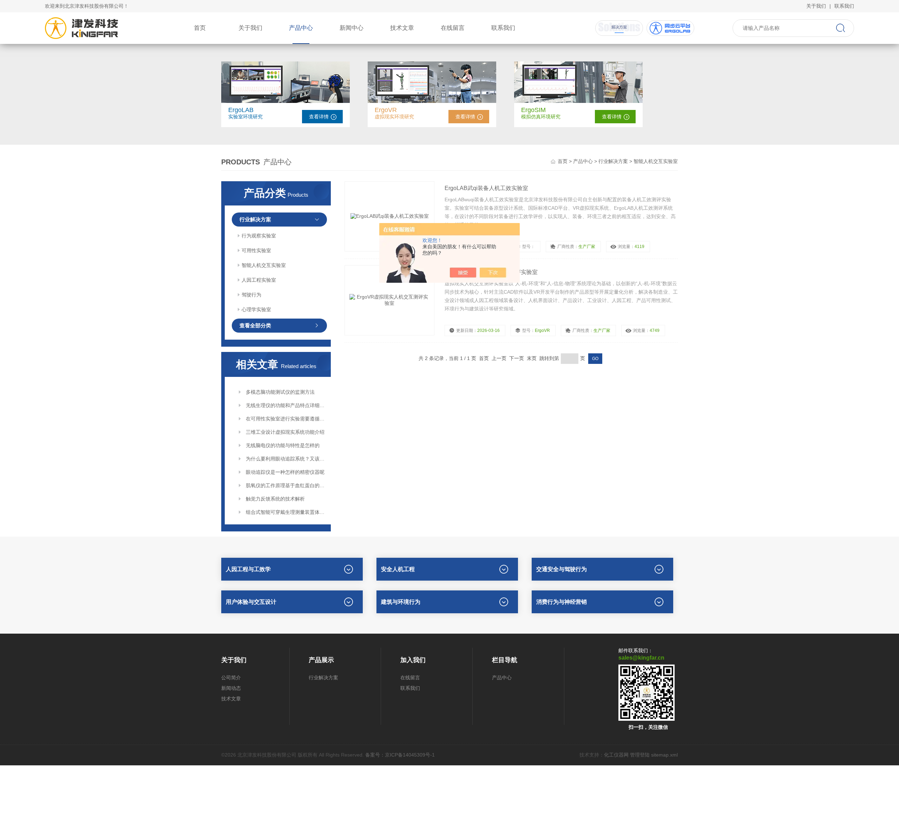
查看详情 (319, 116)
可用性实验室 (256, 250)
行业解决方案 (613, 161)
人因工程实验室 (259, 280)
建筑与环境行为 (400, 602)
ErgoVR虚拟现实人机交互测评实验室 (491, 272)
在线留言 (453, 28)
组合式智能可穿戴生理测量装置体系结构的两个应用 (286, 512)
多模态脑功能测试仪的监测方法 (280, 392)
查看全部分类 (255, 325)
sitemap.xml (664, 755)
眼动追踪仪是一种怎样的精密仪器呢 (285, 472)
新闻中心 (351, 28)
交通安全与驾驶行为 (561, 569)
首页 (200, 28)
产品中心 (301, 28)
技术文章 (402, 28)
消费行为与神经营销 (561, 602)
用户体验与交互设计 (251, 602)
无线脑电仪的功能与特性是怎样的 (283, 445)
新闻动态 (231, 688)
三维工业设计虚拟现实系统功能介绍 (285, 432)
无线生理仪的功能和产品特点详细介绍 (286, 405)
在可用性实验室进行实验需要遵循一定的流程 (286, 418)
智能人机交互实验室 (264, 265)
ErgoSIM (533, 109)
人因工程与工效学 (248, 569)
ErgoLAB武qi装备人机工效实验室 (486, 188)
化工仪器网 (616, 755)
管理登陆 (640, 755)
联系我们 (844, 6)
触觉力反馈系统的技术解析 (275, 499)
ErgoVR (386, 109)
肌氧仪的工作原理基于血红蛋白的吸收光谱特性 (286, 485)
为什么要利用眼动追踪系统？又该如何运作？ (286, 459)
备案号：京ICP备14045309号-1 (400, 755)
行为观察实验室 (259, 235)
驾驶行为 (251, 294)
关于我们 (816, 6)
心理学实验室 (256, 309)
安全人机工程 (398, 569)
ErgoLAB (241, 109)
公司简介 (231, 677)
